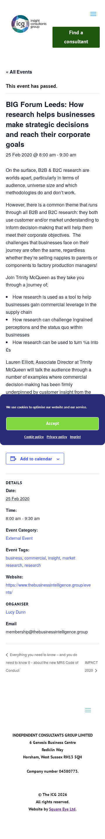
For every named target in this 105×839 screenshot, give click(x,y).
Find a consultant (76, 37)
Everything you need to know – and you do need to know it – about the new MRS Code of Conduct (42, 662)
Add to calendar (36, 459)
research (32, 565)
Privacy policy (57, 436)
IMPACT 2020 (91, 666)
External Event (19, 538)
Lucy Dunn (16, 612)
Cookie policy (34, 436)
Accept (52, 423)
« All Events (19, 71)
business (14, 558)
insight (54, 558)
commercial (35, 558)
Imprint (75, 436)
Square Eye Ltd (62, 809)
